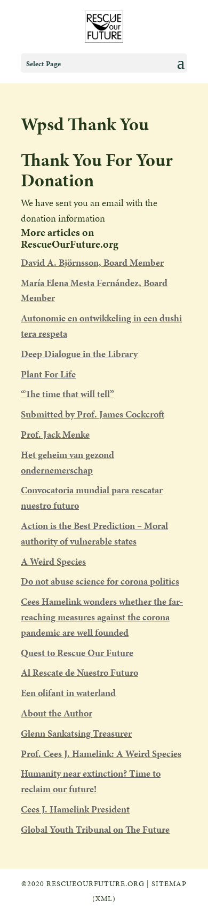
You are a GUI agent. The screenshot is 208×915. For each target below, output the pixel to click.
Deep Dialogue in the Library (79, 353)
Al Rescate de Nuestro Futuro (79, 672)
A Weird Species (53, 561)
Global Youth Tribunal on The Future (95, 829)
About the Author (56, 713)
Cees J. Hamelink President (75, 809)
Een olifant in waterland (68, 692)
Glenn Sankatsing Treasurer (76, 733)
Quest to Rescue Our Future (77, 652)
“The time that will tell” (67, 393)
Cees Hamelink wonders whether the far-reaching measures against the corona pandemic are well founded (102, 617)
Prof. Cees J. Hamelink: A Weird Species (101, 753)
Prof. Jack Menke (55, 434)
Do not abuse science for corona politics (100, 581)
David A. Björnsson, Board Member (92, 262)
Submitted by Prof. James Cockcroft (92, 414)
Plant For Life (48, 374)
